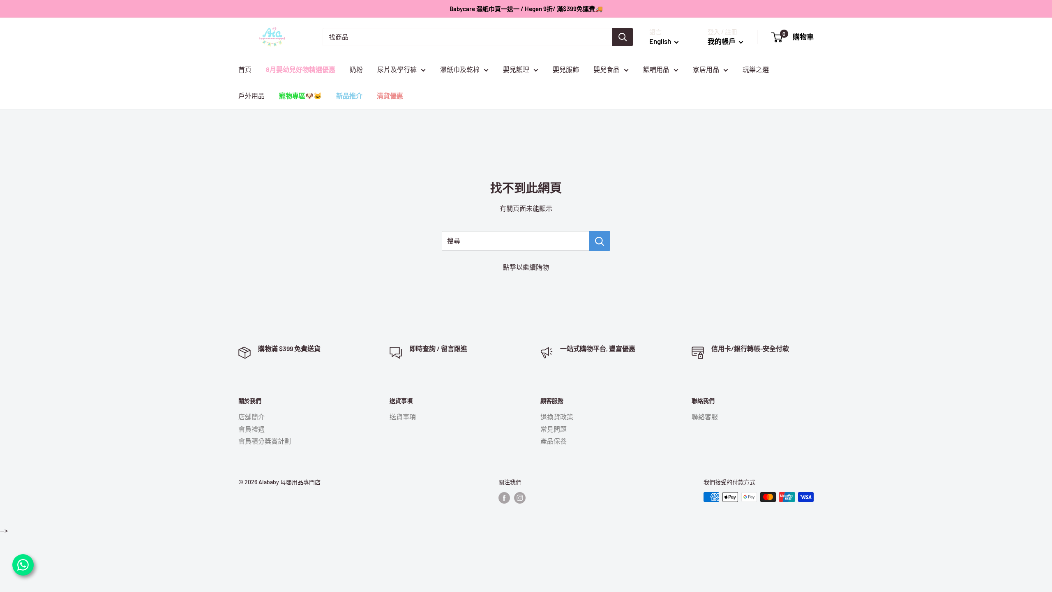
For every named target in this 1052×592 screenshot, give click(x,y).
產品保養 (553, 441)
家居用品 (706, 69)
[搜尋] (622, 37)
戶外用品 (251, 95)
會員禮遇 (251, 429)
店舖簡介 (251, 417)
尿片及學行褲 (397, 69)
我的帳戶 (722, 41)
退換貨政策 (556, 417)
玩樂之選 (756, 69)
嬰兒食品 (606, 69)
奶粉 (356, 69)
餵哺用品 (656, 69)
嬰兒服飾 (566, 69)
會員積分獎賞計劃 (264, 441)
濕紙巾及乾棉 (460, 69)
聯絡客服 (705, 417)
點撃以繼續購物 (526, 267)
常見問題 (553, 429)
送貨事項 (403, 417)
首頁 (244, 69)
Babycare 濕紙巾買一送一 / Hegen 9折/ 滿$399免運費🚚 (526, 8)
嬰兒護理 (516, 69)
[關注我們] (504, 498)
